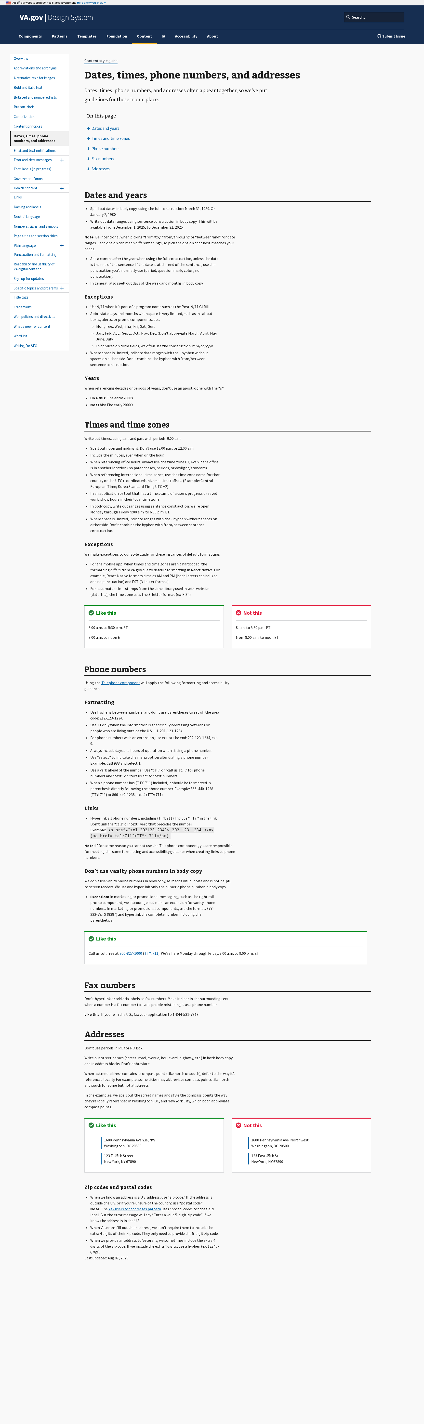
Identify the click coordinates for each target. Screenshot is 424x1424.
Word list (20, 336)
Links (18, 197)
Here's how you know (90, 2)
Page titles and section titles (36, 236)
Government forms (28, 178)
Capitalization (24, 116)
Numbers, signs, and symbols (36, 226)
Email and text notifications (35, 150)
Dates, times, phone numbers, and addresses (34, 138)
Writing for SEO (25, 345)
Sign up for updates (29, 278)
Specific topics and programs (36, 288)
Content (144, 36)
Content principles (28, 126)
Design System (56, 17)
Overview (21, 58)
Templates (87, 36)
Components (30, 36)
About (212, 36)
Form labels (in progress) (32, 169)
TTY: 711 (151, 953)
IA (163, 36)
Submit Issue (393, 36)
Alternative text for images (34, 78)
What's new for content (32, 326)
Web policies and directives (34, 316)
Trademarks (23, 307)
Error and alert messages (33, 160)
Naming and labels (27, 207)
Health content (25, 188)
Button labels (24, 107)
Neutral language (27, 216)
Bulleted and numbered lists (35, 97)
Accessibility (186, 36)
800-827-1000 (130, 953)
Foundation (116, 36)
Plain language (25, 245)
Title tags (21, 297)
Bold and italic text (28, 87)
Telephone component (120, 682)
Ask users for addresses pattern (134, 1208)
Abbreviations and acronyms (35, 68)
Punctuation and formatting (35, 254)
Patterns (59, 36)
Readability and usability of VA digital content (34, 267)
